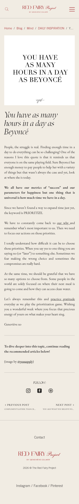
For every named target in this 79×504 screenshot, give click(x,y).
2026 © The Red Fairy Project (39, 468)
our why (63, 223)
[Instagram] (28, 390)
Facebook (40, 486)
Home (8, 28)
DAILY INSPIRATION (51, 28)
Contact (39, 437)
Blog (19, 28)
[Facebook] (39, 390)
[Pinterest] (51, 390)
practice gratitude (63, 299)
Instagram (23, 486)
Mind (30, 28)
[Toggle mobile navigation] (72, 9)
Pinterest (57, 486)
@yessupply (25, 361)
